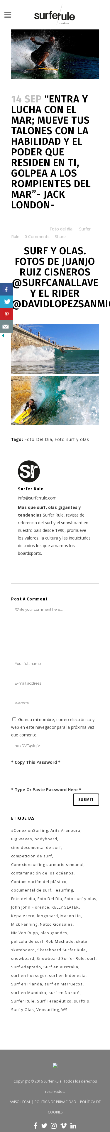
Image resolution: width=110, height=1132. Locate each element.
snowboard (22, 958)
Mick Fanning (24, 924)
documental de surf (31, 890)
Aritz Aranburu (65, 830)
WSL (65, 1009)
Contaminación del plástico (39, 881)
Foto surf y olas (72, 439)
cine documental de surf (36, 847)
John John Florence (30, 907)
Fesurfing (63, 890)
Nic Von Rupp (24, 932)
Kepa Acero (23, 915)
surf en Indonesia (67, 975)
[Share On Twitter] (6, 302)
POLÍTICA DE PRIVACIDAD (55, 1101)
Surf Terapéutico (54, 1001)
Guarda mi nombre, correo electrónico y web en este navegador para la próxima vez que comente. (52, 727)
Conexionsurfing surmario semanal (47, 864)
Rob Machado (60, 941)
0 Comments (37, 236)
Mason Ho (70, 915)
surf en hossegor (29, 975)
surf (91, 958)
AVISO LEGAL (20, 1101)
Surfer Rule (23, 1001)
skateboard (23, 949)
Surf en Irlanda (26, 984)
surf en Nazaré (64, 992)
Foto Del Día (38, 439)
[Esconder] (3, 337)
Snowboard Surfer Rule (61, 958)
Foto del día (61, 229)
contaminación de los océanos (42, 873)
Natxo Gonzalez (56, 924)
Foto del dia (23, 898)
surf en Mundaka (28, 992)
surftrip (81, 1001)
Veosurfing (47, 1009)
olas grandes (53, 932)
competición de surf (31, 856)
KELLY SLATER (65, 907)
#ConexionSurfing (29, 830)
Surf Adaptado (26, 967)
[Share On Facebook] (6, 289)
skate (81, 941)
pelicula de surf (27, 941)
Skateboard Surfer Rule (61, 949)
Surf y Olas (22, 1009)
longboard (47, 915)
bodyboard (46, 838)
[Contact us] (6, 326)
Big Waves (21, 838)
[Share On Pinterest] (6, 314)
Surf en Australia (60, 967)
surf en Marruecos (64, 984)
